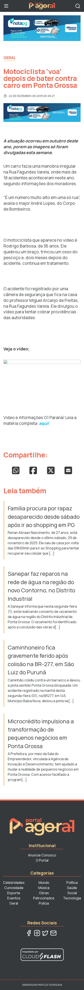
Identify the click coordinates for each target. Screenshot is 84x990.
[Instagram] (37, 933)
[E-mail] (53, 933)
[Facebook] (29, 933)
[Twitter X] (45, 933)
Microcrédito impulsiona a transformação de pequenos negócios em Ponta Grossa (41, 733)
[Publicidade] (42, 28)
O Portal (42, 860)
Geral (9, 57)
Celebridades (14, 882)
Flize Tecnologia (52, 984)
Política (72, 882)
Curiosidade (13, 887)
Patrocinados (43, 898)
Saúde (72, 887)
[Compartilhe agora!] (15, 470)
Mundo (44, 882)
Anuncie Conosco (42, 855)
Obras (44, 893)
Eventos (13, 898)
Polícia (44, 903)
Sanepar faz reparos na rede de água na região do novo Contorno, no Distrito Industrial (41, 586)
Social (72, 893)
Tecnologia (72, 898)
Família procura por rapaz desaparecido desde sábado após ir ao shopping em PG (44, 516)
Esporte (13, 893)
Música (44, 887)
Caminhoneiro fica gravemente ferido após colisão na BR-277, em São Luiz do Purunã (41, 660)
